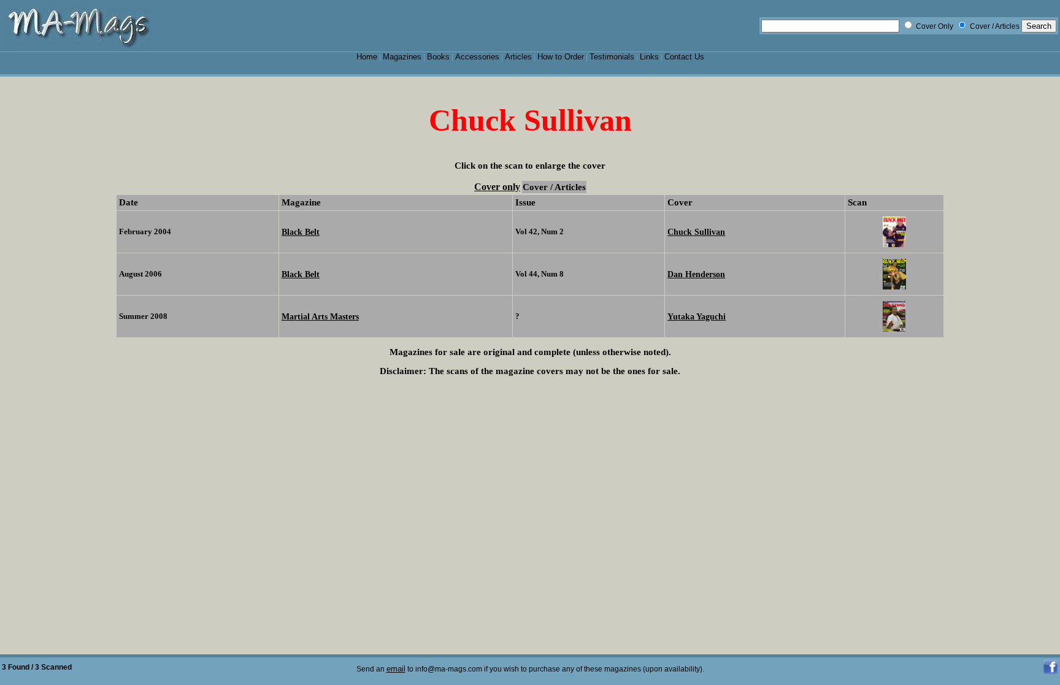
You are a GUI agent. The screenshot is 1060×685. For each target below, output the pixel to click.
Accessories (477, 56)
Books (438, 56)
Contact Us (684, 56)
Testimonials (612, 56)
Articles (518, 56)
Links (649, 56)
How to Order (560, 56)
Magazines (402, 56)
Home (366, 56)
